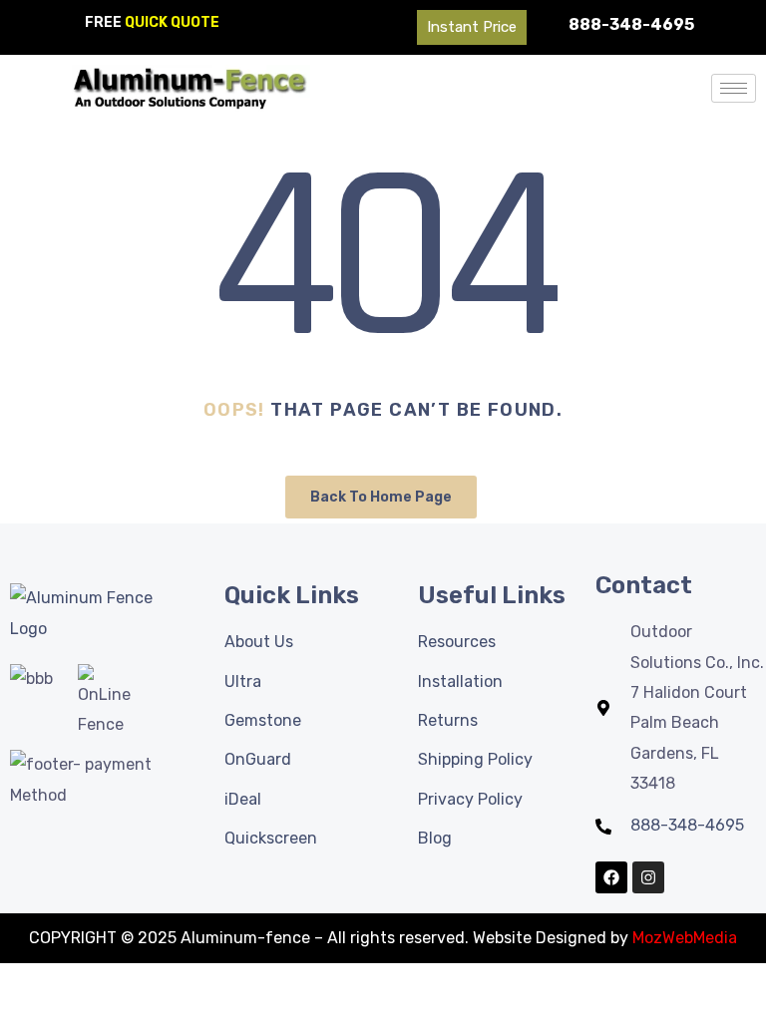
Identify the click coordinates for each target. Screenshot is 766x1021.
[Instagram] (648, 877)
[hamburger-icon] (733, 88)
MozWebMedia (684, 937)
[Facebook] (611, 877)
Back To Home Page (381, 497)
